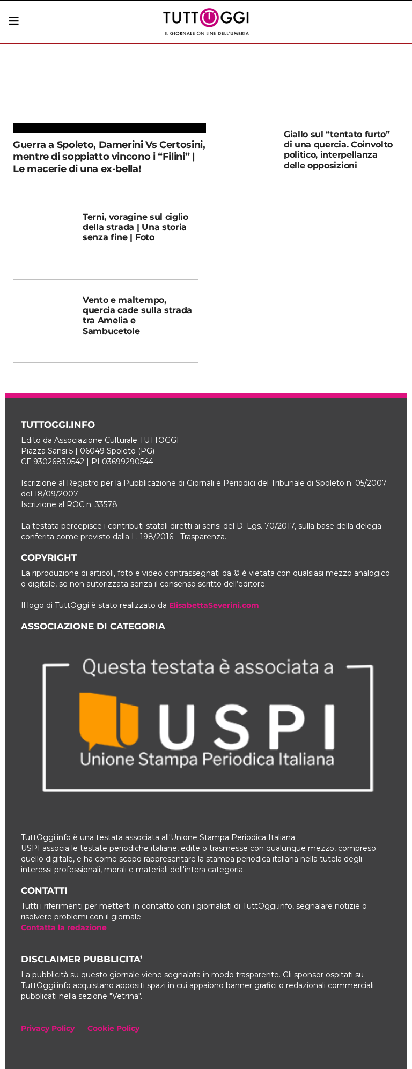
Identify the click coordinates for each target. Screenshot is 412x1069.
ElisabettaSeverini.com (214, 605)
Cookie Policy (113, 1028)
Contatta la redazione (64, 927)
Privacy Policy (48, 1028)
